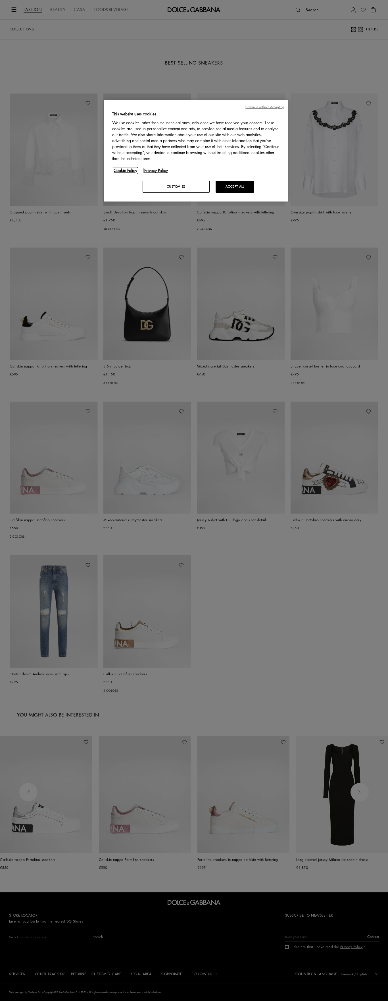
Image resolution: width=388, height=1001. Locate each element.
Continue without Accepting (264, 107)
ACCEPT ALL (235, 186)
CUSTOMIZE (176, 186)
